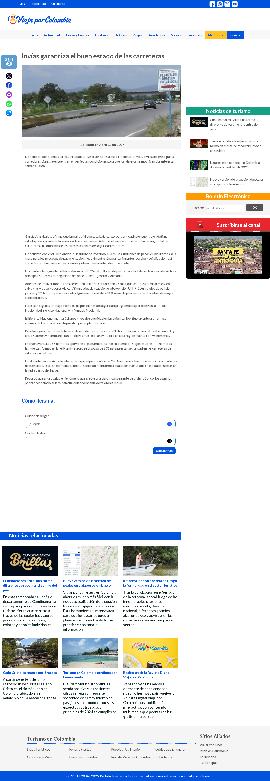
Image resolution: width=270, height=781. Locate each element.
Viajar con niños (211, 745)
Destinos (101, 35)
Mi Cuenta (215, 35)
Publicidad (38, 3)
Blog (22, 3)
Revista (235, 35)
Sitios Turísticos (38, 749)
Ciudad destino (36, 433)
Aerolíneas (157, 35)
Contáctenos (162, 757)
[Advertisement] (101, 201)
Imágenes (195, 35)
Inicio (34, 35)
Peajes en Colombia (83, 757)
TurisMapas (208, 763)
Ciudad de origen (37, 416)
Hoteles (121, 35)
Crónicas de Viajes (40, 757)
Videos (176, 35)
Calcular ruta (164, 450)
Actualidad (52, 35)
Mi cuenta (58, 3)
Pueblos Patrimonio (125, 749)
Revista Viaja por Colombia (131, 757)
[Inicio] (59, 20)
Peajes (137, 35)
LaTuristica (208, 757)
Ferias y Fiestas (77, 35)
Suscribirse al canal (238, 225)
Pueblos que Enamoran (169, 749)
